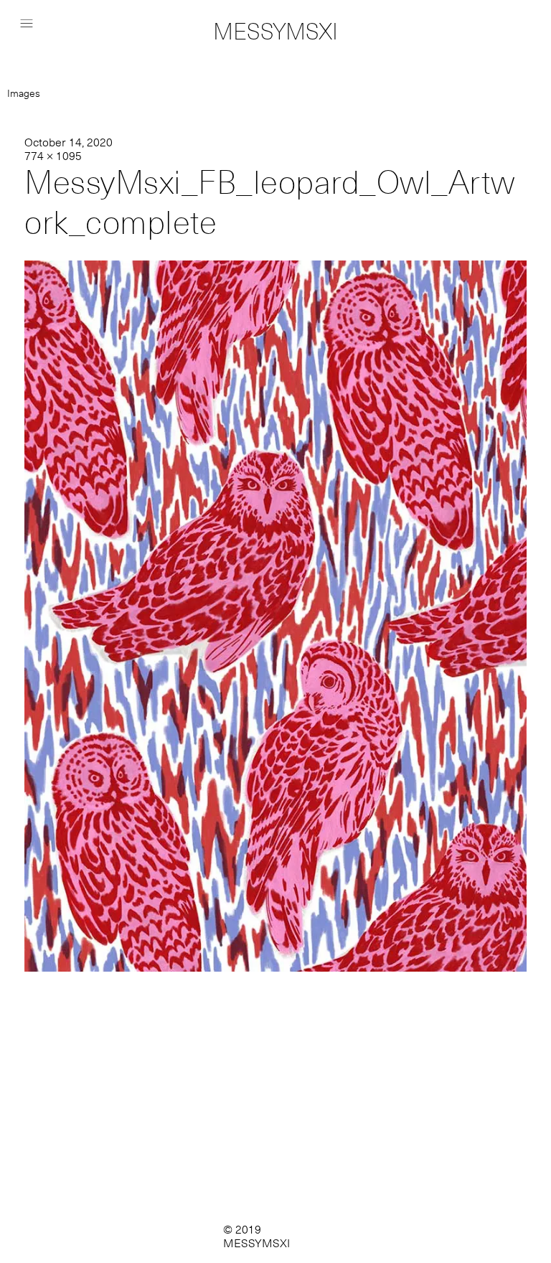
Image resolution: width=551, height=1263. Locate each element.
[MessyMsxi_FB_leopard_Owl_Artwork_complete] (275, 968)
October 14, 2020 (68, 142)
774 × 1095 (53, 156)
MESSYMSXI (275, 31)
